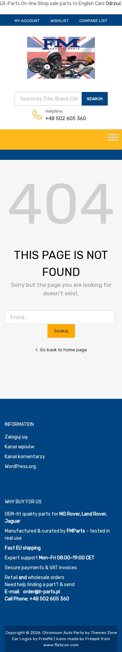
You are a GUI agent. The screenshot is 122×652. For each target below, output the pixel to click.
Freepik (92, 638)
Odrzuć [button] (113, 3)
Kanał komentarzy (25, 457)
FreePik (46, 638)
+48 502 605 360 (62, 118)
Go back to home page (63, 349)
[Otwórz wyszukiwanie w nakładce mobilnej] (61, 99)
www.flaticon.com (61, 644)
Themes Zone (104, 632)
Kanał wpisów (19, 447)
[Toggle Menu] (113, 139)
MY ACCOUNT (27, 20)
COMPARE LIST (93, 20)
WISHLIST (59, 20)
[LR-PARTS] (61, 77)
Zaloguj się (16, 437)
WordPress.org (20, 466)
